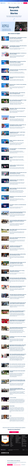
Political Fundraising (18, 437)
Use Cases (17, 435)
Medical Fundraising (18, 438)
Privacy (11, 442)
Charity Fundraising (18, 442)
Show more (14, 463)
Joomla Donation (24, 445)
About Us (11, 438)
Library (11, 446)
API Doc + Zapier (24, 446)
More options (23, 464)
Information (12, 435)
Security (11, 443)
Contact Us (11, 437)
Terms (11, 441)
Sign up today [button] (14, 432)
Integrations (23, 435)
